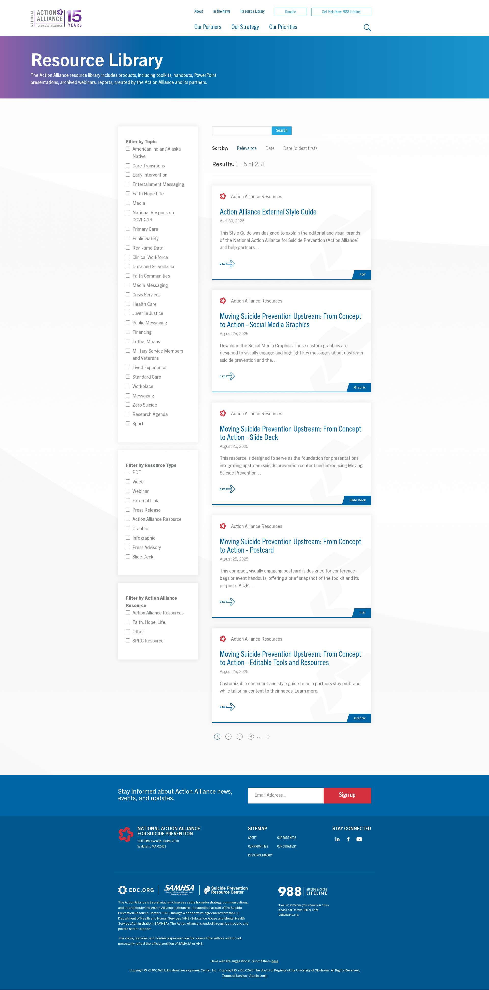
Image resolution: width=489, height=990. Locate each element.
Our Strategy (245, 28)
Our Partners (207, 28)
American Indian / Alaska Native (156, 153)
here (274, 961)
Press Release (146, 510)
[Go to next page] (268, 736)
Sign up (347, 796)
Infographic (143, 538)
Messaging (143, 396)
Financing (142, 333)
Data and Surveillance (153, 267)
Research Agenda (150, 415)
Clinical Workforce (150, 258)
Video (138, 482)
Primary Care (145, 229)
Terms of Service (234, 976)
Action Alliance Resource (157, 520)
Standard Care (146, 377)
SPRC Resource (148, 641)
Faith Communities (151, 276)
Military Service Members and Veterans (157, 355)
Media (138, 204)
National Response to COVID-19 (153, 217)
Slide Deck (142, 557)
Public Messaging (149, 323)
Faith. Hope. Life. (149, 623)
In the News (221, 12)
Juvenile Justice (147, 314)
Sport (137, 424)
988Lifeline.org (288, 914)
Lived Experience (149, 368)
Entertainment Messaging (158, 185)
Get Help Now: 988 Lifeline (341, 12)
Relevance (247, 149)
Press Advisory (146, 548)
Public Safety (145, 239)
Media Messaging (150, 286)
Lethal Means (146, 342)
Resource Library (253, 12)
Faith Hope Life (148, 194)
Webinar (140, 492)
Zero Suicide (144, 405)
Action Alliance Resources (158, 613)
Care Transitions (148, 166)
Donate (290, 12)
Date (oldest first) (300, 149)
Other (138, 632)
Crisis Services (146, 295)
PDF (136, 473)
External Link (145, 501)
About (198, 12)
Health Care (144, 305)
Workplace (142, 387)
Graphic (140, 529)
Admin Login (258, 976)
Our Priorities (283, 28)
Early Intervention (149, 175)
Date (270, 149)
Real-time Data (148, 248)
